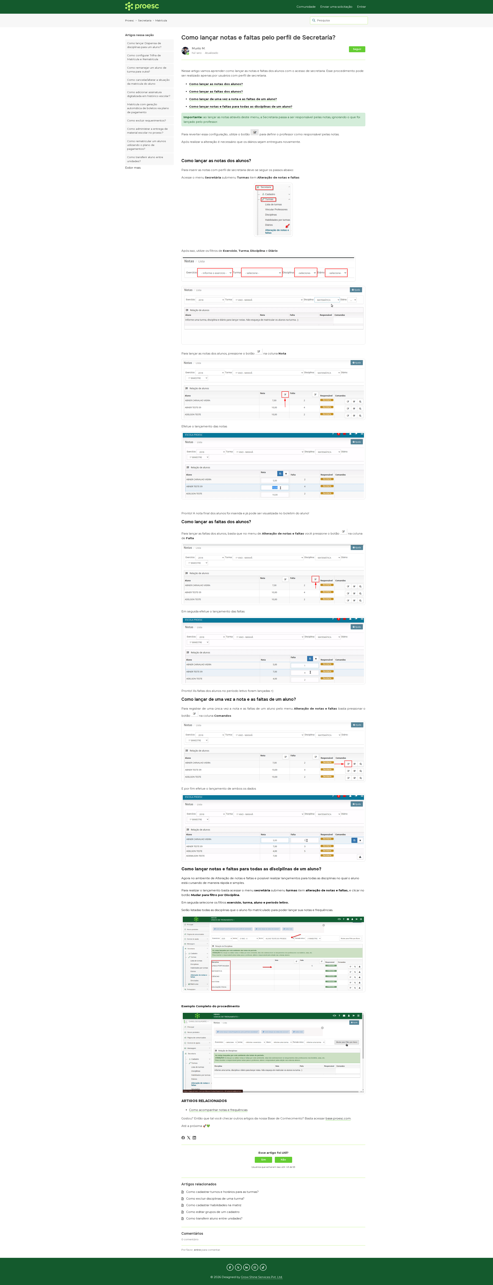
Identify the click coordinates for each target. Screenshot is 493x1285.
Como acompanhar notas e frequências (218, 1110)
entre (197, 1249)
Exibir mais (133, 167)
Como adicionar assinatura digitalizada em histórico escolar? (148, 94)
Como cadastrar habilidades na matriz (213, 1205)
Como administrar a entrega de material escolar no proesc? (147, 130)
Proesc (129, 20)
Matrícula (161, 20)
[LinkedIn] (194, 1137)
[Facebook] (183, 1137)
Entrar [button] (361, 6)
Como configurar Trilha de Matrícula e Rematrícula (144, 57)
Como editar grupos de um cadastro (213, 1212)
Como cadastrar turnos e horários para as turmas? (222, 1192)
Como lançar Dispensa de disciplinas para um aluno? (144, 45)
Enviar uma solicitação (336, 6)
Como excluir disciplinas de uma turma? (215, 1198)
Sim (263, 1159)
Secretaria (144, 20)
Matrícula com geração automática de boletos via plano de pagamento (148, 108)
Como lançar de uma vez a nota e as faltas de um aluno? (233, 99)
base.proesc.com (338, 1118)
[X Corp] (188, 1137)
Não (283, 1159)
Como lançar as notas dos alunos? (216, 84)
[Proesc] (142, 7)
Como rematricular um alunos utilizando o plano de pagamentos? (146, 145)
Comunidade (306, 6)
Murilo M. (198, 48)
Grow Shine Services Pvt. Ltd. (262, 1277)
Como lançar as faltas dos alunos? (216, 91)
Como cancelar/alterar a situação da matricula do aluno (148, 81)
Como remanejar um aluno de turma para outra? (146, 69)
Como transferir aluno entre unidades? (145, 159)
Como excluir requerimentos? (146, 120)
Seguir (357, 49)
